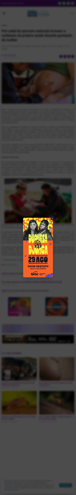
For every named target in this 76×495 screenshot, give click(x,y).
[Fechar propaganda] (52, 218)
